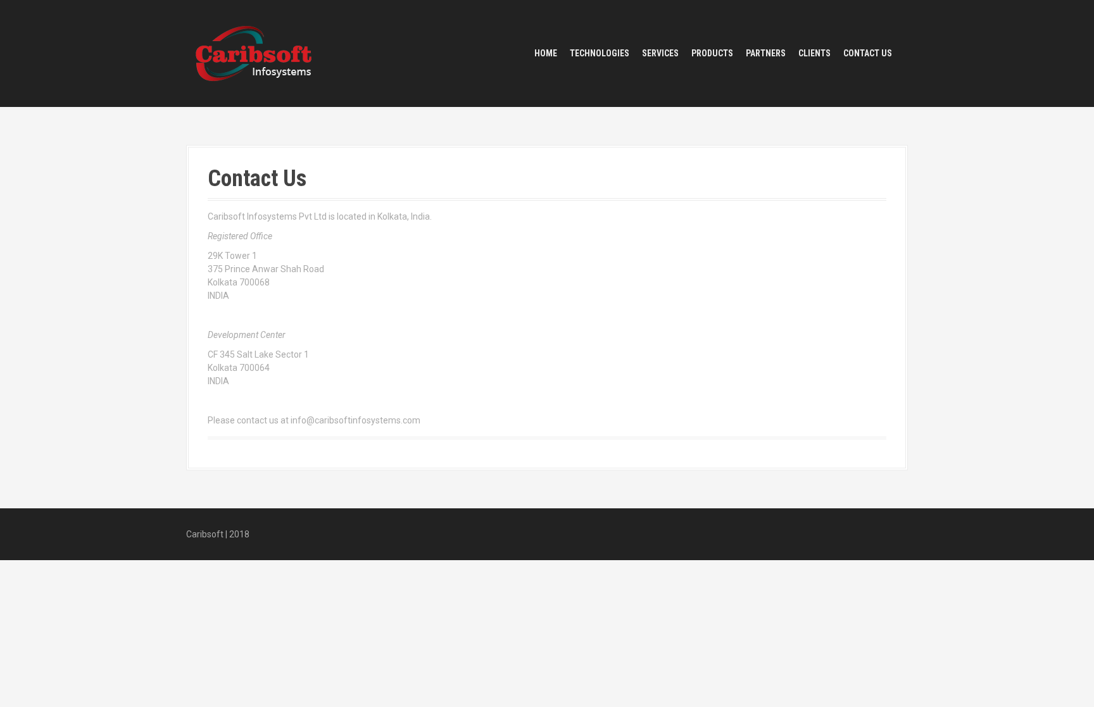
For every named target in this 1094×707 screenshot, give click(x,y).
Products (712, 53)
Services (660, 53)
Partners (766, 53)
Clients (814, 53)
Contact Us (867, 53)
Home (545, 53)
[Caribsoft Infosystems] (253, 52)
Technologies (599, 53)
